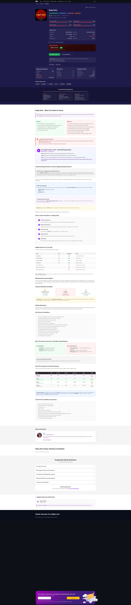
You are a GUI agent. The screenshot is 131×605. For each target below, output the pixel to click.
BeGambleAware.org (46, 95)
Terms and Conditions (64, 601)
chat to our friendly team (74, 488)
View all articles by (47, 439)
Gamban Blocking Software (63, 96)
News (66, 1)
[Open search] (95, 1)
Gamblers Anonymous (47, 96)
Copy (61, 47)
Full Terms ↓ (62, 59)
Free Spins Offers (53, 1)
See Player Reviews (66, 54)
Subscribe (73, 598)
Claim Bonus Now (53, 54)
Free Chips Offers (46, 1)
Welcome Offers (60, 1)
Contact (69, 1)
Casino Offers (42, 3)
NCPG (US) (45, 99)
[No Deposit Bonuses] (36, 1)
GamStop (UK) (61, 95)
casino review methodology (59, 42)
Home (41, 1)
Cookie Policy (70, 601)
